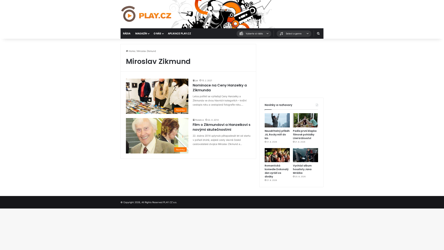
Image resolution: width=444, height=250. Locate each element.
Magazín (141, 33)
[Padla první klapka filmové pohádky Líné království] (305, 120)
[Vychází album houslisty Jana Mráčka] (305, 155)
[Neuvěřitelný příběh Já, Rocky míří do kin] (277, 120)
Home (131, 51)
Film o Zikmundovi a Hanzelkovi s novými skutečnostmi (221, 127)
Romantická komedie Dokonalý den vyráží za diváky (277, 171)
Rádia (126, 33)
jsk (196, 80)
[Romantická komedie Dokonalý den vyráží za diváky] (277, 155)
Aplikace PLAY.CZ (179, 33)
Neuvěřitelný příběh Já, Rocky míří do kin (277, 134)
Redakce (199, 120)
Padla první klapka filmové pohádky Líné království (305, 134)
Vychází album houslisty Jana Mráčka (302, 169)
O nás (157, 33)
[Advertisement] (291, 68)
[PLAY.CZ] (147, 14)
